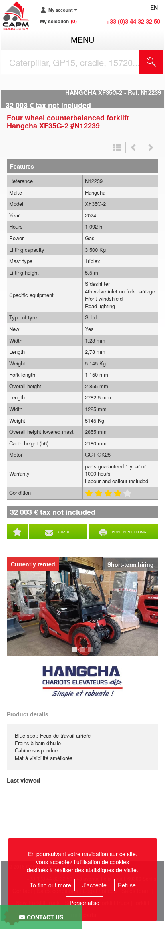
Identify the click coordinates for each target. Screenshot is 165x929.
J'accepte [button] (94, 885)
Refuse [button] (127, 885)
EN (154, 7)
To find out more (50, 885)
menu (82, 39)
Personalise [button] (84, 903)
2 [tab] (83, 653)
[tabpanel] (82, 606)
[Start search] (151, 62)
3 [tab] (91, 653)
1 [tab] (75, 653)
